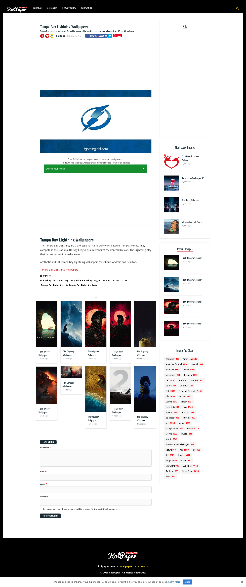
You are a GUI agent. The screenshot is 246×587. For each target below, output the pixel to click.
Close (187, 581)
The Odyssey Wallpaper (43, 353)
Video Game (190, 471)
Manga (184, 423)
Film (170, 396)
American (190, 359)
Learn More (174, 581)
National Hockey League (87, 280)
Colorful (186, 386)
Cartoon (196, 380)
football (185, 396)
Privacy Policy (69, 8)
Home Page (37, 8)
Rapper (184, 455)
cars (182, 380)
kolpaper (61, 36)
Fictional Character (190, 391)
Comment (45, 447)
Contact (143, 566)
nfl (196, 450)
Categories (52, 8)
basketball (173, 375)
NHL (108, 280)
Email (43, 484)
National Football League (180, 444)
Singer (171, 460)
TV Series (172, 471)
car (170, 380)
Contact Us (86, 8)
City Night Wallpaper (190, 200)
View (170, 476)
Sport (186, 460)
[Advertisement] (95, 65)
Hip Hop (172, 412)
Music (186, 434)
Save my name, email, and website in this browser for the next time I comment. (80, 509)
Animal (197, 364)
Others (47, 276)
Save (119, 36)
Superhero (190, 466)
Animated (173, 370)
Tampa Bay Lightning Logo (83, 285)
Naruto (171, 439)
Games (171, 402)
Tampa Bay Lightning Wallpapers (59, 269)
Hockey (47, 280)
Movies (171, 434)
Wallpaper (126, 566)
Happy (186, 402)
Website (44, 497)
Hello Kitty (172, 407)
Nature (171, 450)
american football (176, 364)
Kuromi (189, 418)
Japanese (172, 418)
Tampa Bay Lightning (52, 285)
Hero (188, 407)
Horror (188, 412)
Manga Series (174, 428)
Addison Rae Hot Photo (191, 222)
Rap (170, 455)
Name (44, 471)
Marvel (193, 428)
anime (189, 370)
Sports (119, 280)
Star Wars (172, 466)
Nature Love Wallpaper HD (193, 178)
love (170, 423)
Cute (170, 391)
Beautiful (190, 375)
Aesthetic (172, 359)
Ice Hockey (62, 280)
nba (184, 450)
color (171, 386)
